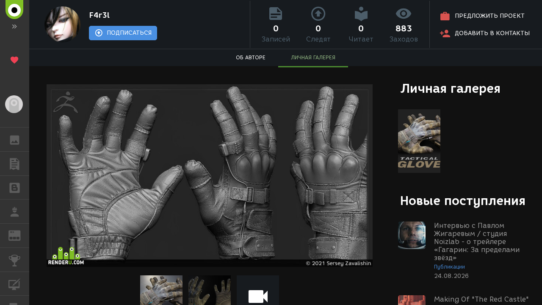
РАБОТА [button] (14, 211)
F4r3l (99, 15)
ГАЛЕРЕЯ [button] (14, 139)
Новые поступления (462, 200)
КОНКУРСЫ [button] (14, 260)
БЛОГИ (14, 188)
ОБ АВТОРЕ (250, 57)
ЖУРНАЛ (19, 235)
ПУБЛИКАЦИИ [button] (14, 163)
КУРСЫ (14, 284)
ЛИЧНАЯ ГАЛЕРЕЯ (313, 57)
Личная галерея (450, 88)
